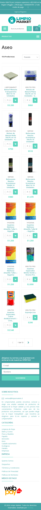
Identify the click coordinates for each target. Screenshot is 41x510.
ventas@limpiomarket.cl (14, 398)
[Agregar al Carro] (15, 100)
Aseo (3, 441)
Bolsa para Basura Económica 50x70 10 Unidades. (30, 137)
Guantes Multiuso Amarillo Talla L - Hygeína (11, 271)
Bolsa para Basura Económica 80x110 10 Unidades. (30, 183)
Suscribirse (20, 378)
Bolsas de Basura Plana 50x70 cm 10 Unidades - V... (30, 92)
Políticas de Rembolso (10, 475)
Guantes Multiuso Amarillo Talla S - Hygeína (11, 228)
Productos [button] (7, 36)
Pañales (5, 448)
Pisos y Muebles (8, 434)
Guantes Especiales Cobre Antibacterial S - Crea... (10, 316)
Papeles (5, 436)
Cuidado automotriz (9, 443)
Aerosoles (5, 439)
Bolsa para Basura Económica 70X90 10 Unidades (10, 183)
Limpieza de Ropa (8, 429)
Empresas (5, 451)
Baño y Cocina (7, 432)
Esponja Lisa (30, 312)
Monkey (30, 508)
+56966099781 (28, 5)
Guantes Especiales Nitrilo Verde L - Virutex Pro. (30, 271)
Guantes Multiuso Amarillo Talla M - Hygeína (30, 228)
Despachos (6, 464)
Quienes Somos (7, 461)
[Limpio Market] (19, 20)
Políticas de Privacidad (10, 471)
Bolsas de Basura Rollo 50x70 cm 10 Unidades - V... (11, 136)
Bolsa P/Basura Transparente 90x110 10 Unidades (10, 92)
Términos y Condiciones (10, 468)
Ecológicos (6, 446)
